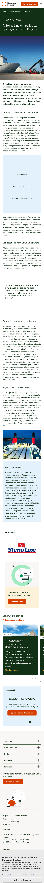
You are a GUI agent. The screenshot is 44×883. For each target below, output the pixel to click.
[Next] (39, 680)
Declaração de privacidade (11, 875)
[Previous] (34, 680)
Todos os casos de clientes (13, 620)
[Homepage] (8, 4)
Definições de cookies (22, 880)
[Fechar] (41, 854)
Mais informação (12, 670)
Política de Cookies (29, 875)
